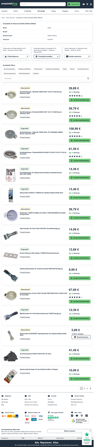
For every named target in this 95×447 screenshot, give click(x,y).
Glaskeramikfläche (24, 69)
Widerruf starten (69, 431)
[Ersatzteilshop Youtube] (77, 415)
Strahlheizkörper (24, 73)
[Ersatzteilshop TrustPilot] (51, 415)
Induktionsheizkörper (52, 69)
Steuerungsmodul (10, 73)
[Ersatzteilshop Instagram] (72, 415)
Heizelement (38, 69)
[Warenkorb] (87, 4)
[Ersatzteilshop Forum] (82, 415)
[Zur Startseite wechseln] (9, 4)
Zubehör (36, 73)
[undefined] (90, 388)
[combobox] (43, 4)
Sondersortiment (83, 69)
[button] (4, 11)
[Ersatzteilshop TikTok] (87, 415)
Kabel (65, 69)
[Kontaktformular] (83, 4)
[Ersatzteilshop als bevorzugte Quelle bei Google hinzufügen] (80, 421)
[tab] (16, 56)
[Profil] (91, 4)
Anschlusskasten (9, 69)
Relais (72, 69)
